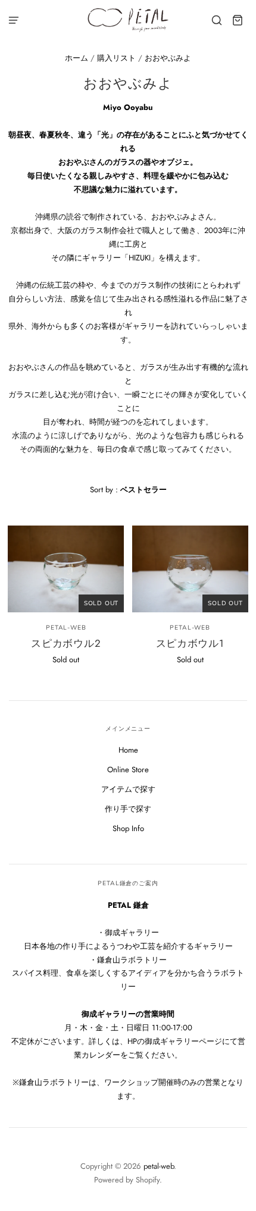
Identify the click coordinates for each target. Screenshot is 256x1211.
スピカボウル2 (66, 643)
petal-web (66, 627)
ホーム (76, 58)
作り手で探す (128, 808)
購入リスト (116, 58)
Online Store (128, 769)
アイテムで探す (128, 789)
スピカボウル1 (190, 643)
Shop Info (128, 828)
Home (128, 750)
